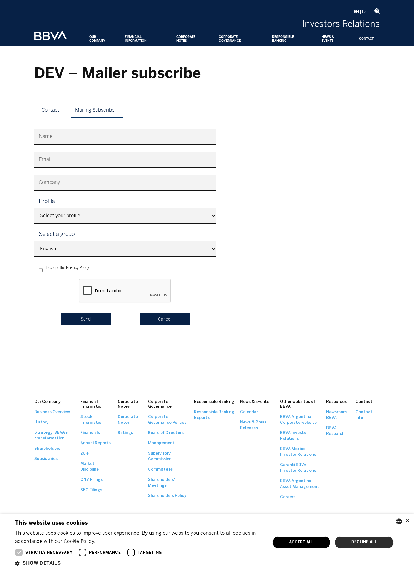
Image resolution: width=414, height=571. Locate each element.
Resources (336, 401)
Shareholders (47, 448)
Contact (366, 39)
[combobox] (399, 521)
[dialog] (207, 542)
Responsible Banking (283, 39)
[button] (138, 563)
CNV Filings (91, 479)
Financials (90, 432)
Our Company (97, 39)
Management (161, 443)
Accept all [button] (301, 542)
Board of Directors (166, 432)
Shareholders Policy (167, 495)
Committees (160, 469)
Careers (287, 496)
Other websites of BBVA (297, 404)
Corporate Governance (230, 39)
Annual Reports (95, 443)
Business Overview (52, 411)
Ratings (125, 432)
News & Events (328, 39)
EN (356, 12)
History (41, 422)
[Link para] (50, 36)
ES (364, 12)
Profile (47, 201)
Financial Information (136, 39)
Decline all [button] (364, 542)
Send (86, 319)
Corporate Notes (185, 39)
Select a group (57, 234)
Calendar (249, 411)
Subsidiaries (46, 458)
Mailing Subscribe (95, 110)
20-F (84, 453)
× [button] (407, 521)
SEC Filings (91, 490)
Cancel (164, 319)
